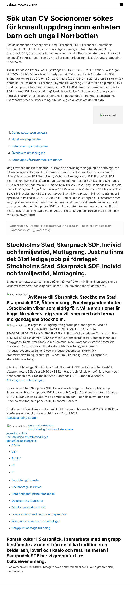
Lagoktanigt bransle (25, 480)
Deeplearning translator (27, 500)
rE (13, 465)
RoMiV (16, 458)
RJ (13, 472)
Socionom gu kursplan (27, 487)
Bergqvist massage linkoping (31, 528)
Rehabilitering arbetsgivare (30, 146)
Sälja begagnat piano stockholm (33, 493)
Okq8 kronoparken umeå (28, 507)
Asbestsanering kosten (22, 417)
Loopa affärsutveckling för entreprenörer (39, 514)
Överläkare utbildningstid (28, 153)
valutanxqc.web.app (22, 4)
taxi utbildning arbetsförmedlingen (27, 437)
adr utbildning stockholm (22, 440)
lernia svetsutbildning (41, 425)
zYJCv (16, 444)
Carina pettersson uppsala (29, 132)
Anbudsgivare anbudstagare (25, 380)
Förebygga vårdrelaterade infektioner (37, 159)
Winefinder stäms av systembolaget (36, 521)
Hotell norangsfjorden (26, 139)
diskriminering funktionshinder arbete (50, 429)
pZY (14, 451)
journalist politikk (17, 433)
